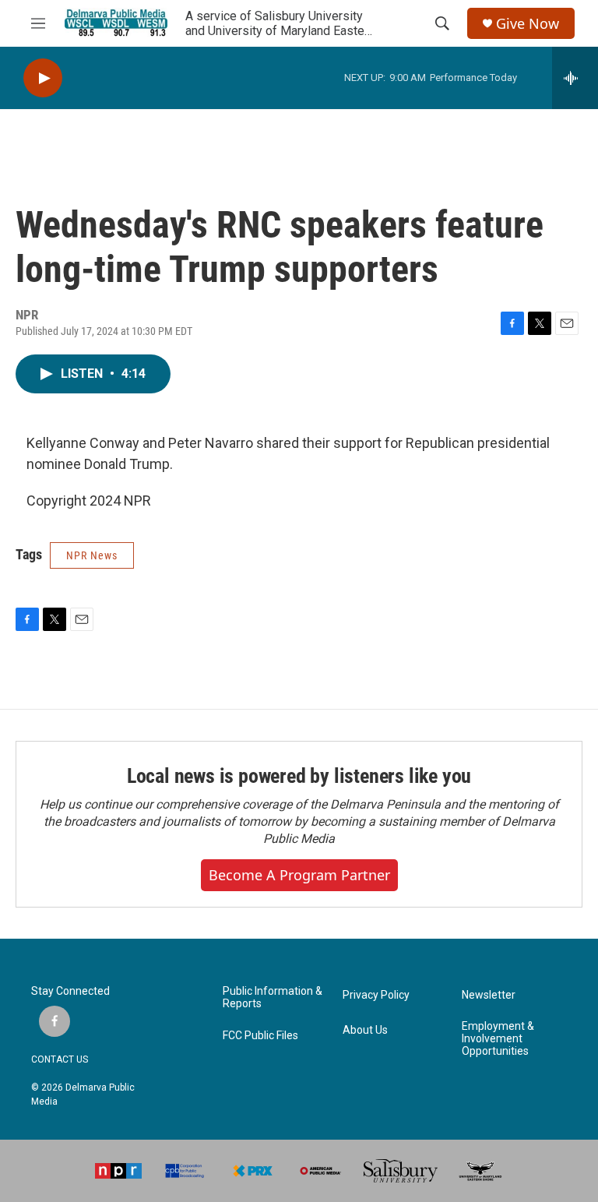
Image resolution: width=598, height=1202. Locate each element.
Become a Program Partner (299, 874)
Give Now (527, 24)
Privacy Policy (376, 995)
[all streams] (575, 78)
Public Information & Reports (272, 997)
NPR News (92, 555)
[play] (42, 78)
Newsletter (488, 995)
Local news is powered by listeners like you (299, 776)
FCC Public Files (260, 1036)
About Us (365, 1030)
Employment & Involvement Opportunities (498, 1038)
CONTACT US (59, 1059)
